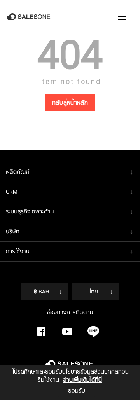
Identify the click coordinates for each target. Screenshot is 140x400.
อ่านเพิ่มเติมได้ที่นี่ (82, 380)
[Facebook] (41, 331)
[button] (122, 17)
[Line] (93, 331)
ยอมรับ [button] (76, 390)
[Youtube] (67, 331)
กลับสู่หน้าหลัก (70, 102)
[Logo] (29, 16)
